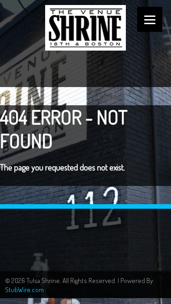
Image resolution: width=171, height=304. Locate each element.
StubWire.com (24, 289)
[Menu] (149, 19)
